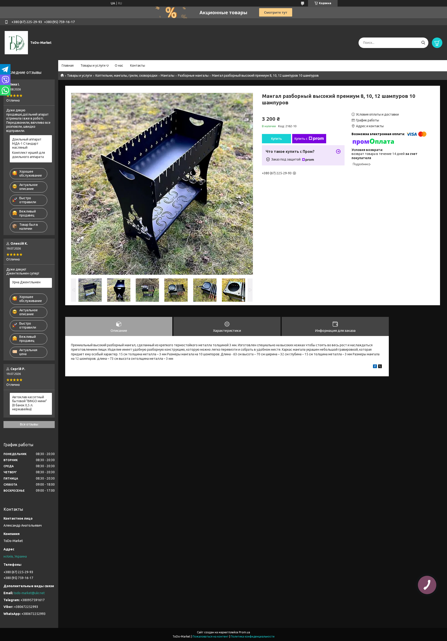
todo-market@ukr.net (29, 593)
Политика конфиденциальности (252, 636)
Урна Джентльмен (26, 282)
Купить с (301, 139)
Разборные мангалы (193, 75)
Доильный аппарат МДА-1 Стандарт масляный (26, 143)
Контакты (137, 65)
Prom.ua (244, 632)
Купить (276, 139)
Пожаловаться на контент (211, 636)
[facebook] (375, 367)
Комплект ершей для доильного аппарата (28, 155)
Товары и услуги (93, 65)
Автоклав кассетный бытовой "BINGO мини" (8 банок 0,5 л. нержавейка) (29, 403)
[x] (380, 367)
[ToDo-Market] (16, 42)
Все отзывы (29, 424)
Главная (68, 65)
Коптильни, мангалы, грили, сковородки (126, 75)
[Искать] (423, 43)
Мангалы (167, 75)
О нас (119, 65)
